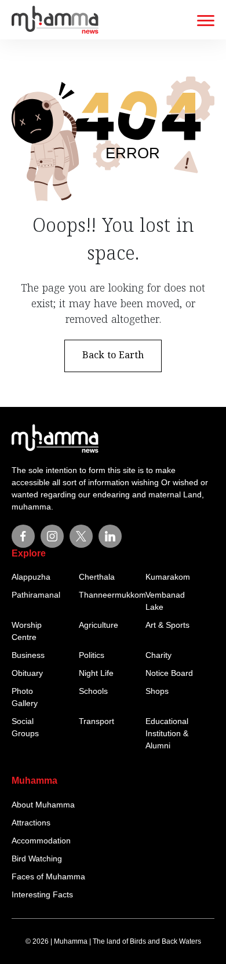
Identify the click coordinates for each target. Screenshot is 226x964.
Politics (91, 655)
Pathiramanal (36, 594)
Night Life (96, 673)
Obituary (27, 673)
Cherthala (97, 576)
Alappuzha (31, 576)
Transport (96, 721)
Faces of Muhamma (48, 876)
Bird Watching (37, 858)
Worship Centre (27, 631)
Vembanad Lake (165, 601)
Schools (93, 691)
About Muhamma (43, 804)
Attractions (31, 822)
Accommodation (41, 840)
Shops (157, 691)
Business (28, 655)
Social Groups (25, 727)
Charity (158, 655)
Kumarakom (167, 576)
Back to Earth (113, 356)
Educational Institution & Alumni (166, 733)
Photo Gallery (25, 697)
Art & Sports (167, 625)
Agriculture (98, 625)
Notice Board (169, 673)
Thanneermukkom (108, 594)
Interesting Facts (42, 894)
